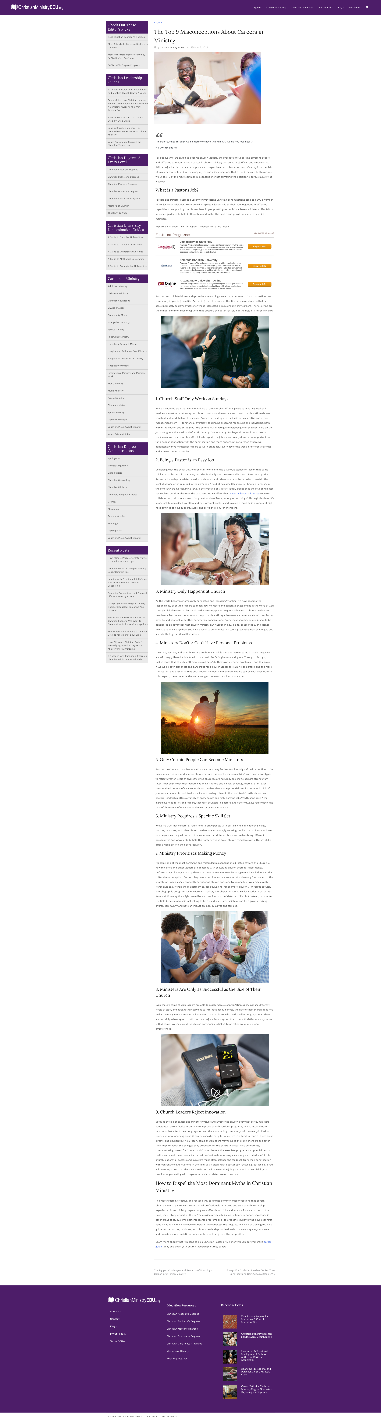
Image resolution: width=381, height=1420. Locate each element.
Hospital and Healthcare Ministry (125, 358)
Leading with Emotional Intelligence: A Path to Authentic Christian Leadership (127, 582)
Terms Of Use (117, 1341)
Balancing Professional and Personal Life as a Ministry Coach (256, 1371)
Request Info (259, 246)
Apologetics (114, 458)
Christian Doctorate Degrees (123, 191)
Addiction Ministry (117, 286)
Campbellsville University (196, 241)
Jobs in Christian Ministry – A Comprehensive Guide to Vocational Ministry (127, 131)
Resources (354, 7)
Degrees (257, 7)
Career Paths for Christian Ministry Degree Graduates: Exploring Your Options (126, 607)
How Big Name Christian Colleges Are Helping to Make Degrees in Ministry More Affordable (126, 645)
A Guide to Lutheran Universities (125, 251)
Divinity (112, 501)
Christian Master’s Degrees (122, 184)
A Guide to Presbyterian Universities (127, 266)
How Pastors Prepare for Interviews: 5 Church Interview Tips (254, 1319)
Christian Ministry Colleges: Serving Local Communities (256, 1335)
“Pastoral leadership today (244, 493)
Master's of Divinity (118, 205)
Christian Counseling (119, 300)
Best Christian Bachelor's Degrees (126, 37)
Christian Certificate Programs (124, 198)
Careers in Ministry (276, 7)
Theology (113, 523)
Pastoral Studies (116, 516)
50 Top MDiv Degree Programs (124, 65)
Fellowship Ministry (118, 336)
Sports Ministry (116, 412)
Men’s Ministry (115, 383)
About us (115, 1311)
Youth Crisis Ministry (119, 434)
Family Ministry (116, 329)
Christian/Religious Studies (122, 494)
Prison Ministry (116, 398)
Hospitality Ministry (118, 365)
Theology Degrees (117, 213)
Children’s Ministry (118, 293)
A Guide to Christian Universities (125, 237)
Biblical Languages (118, 465)
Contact (115, 1318)
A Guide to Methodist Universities (126, 259)
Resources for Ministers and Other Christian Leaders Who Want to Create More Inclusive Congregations (128, 621)
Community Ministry (119, 315)
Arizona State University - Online (200, 280)
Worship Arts (115, 530)
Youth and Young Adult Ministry (125, 427)
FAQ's (341, 7)
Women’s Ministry (117, 419)
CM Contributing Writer (172, 47)
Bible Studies (115, 472)
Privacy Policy (118, 1333)
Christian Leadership (302, 7)
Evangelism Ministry (119, 322)
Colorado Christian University (198, 260)
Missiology (113, 509)
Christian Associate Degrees (123, 169)
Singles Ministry (116, 405)
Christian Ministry (117, 487)
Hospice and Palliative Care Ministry (127, 351)
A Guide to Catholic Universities (125, 244)
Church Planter (116, 308)
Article (158, 22)
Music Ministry (116, 390)
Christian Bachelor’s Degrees (123, 177)
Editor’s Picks (325, 7)
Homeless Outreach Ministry (123, 344)
